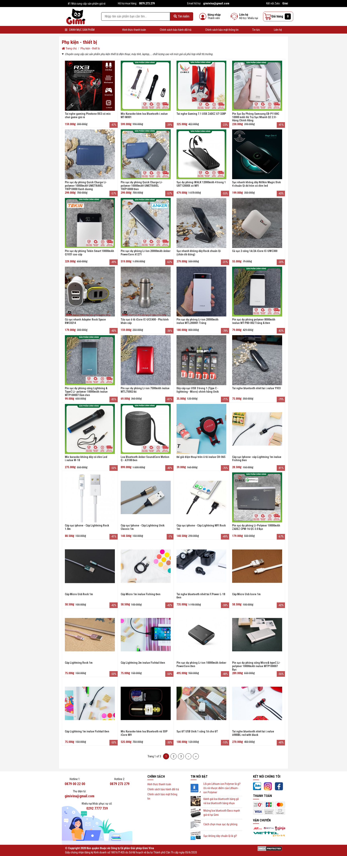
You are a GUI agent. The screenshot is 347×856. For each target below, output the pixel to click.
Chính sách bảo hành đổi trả (175, 29)
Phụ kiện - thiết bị (90, 48)
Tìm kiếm (183, 16)
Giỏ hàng (280, 16)
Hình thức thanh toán (134, 29)
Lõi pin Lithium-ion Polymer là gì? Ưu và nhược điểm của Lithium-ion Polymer (222, 788)
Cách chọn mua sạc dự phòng (220, 824)
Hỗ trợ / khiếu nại (248, 18)
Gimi (285, 3)
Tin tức (256, 29)
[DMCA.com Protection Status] (270, 848)
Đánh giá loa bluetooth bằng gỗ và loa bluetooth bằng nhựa (221, 801)
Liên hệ (243, 14)
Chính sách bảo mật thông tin (222, 29)
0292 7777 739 (97, 808)
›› (196, 756)
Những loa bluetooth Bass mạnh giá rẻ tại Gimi (221, 812)
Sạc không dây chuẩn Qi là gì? (220, 836)
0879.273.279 (147, 3)
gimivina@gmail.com (216, 3)
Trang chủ (71, 48)
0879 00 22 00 (75, 784)
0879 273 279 (120, 784)
